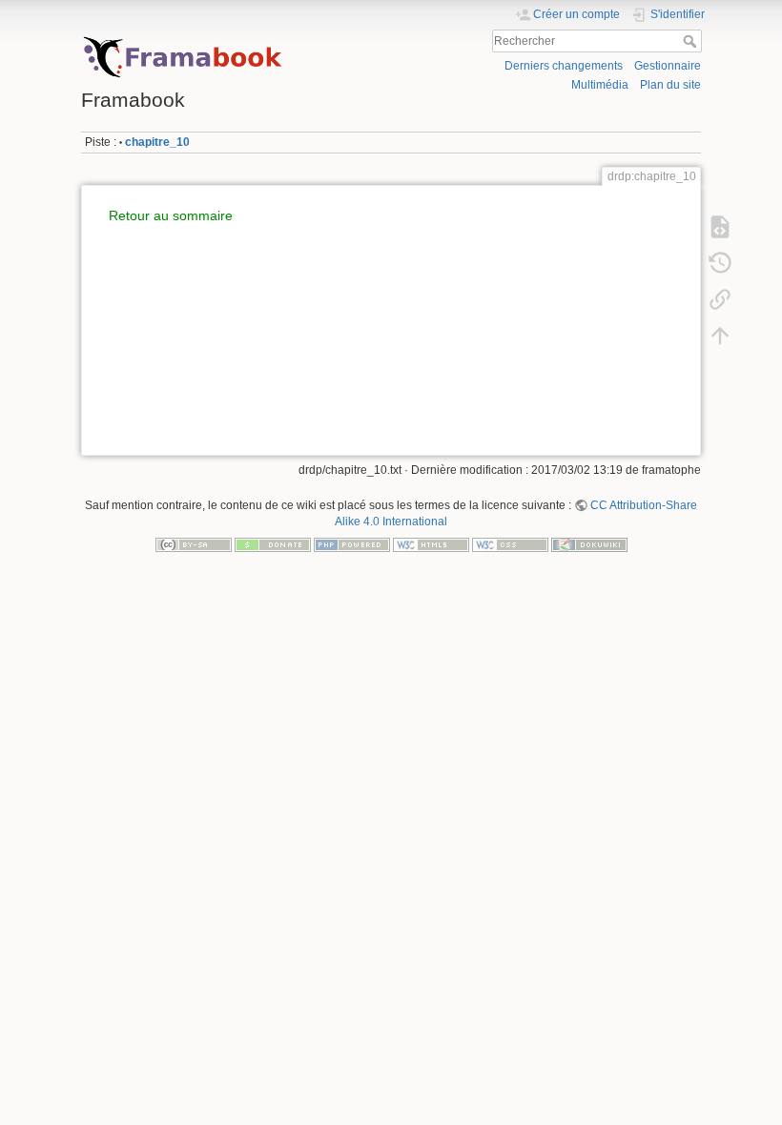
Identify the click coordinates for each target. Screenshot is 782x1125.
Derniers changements (563, 65)
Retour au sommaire (171, 215)
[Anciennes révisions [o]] (720, 262)
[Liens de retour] (720, 298)
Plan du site (670, 85)
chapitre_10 (157, 142)
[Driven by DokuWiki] (589, 543)
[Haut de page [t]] (720, 335)
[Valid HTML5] (431, 543)
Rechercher (692, 41)
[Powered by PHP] (352, 543)
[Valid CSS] (510, 543)
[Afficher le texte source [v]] (720, 226)
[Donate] (273, 543)
